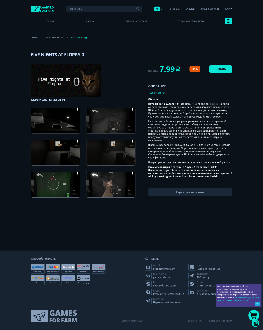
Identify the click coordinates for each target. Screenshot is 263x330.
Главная (50, 21)
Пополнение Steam (135, 21)
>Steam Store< (157, 92)
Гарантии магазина (190, 192)
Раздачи (90, 21)
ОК (257, 304)
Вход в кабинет (210, 8)
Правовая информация (220, 320)
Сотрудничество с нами (190, 21)
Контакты (174, 8)
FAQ (227, 8)
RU (157, 8)
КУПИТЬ (221, 69)
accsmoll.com (195, 320)
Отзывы (190, 8)
